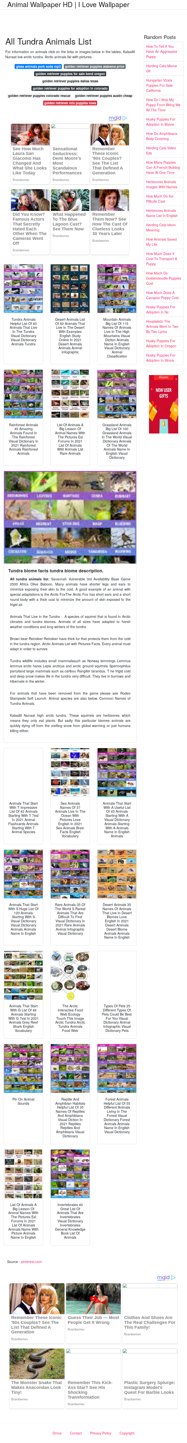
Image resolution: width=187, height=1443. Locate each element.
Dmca (57, 1433)
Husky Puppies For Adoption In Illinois (160, 358)
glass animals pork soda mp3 (38, 66)
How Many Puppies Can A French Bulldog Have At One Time (163, 167)
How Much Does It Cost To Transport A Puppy (161, 258)
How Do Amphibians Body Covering (161, 136)
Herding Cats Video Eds (161, 150)
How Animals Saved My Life (161, 242)
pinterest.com (31, 1261)
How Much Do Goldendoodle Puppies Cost (163, 278)
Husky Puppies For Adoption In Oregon (161, 343)
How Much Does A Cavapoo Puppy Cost (162, 295)
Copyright (127, 1433)
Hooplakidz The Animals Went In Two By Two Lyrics (162, 326)
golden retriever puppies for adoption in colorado (70, 88)
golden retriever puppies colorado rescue (39, 95)
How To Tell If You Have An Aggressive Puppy (161, 51)
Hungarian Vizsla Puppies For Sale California (159, 85)
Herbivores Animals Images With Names (161, 184)
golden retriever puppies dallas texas (70, 81)
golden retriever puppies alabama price (94, 66)
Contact (76, 1433)
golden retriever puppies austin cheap (103, 95)
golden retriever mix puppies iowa (70, 103)
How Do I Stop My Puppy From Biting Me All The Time (163, 104)
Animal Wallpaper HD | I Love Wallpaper (68, 4)
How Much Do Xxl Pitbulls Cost (159, 199)
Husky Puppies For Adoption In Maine (160, 122)
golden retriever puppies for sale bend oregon (70, 73)
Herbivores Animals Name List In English (162, 213)
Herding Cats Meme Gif (161, 68)
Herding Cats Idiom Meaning (161, 227)
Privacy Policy (100, 1433)
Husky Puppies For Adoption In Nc (160, 309)
